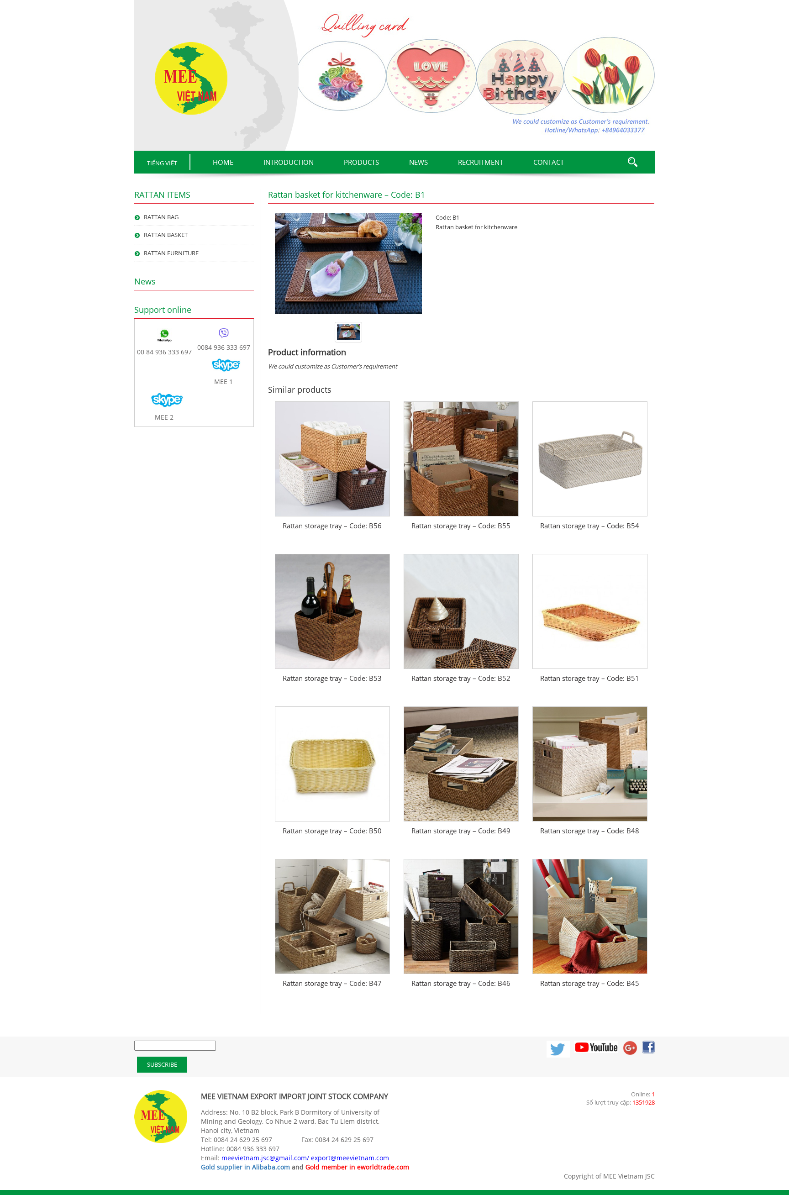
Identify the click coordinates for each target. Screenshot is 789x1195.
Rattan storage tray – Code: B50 (332, 830)
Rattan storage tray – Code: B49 (460, 830)
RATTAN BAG (161, 217)
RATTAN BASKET (166, 235)
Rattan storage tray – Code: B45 (589, 983)
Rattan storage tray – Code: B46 (460, 983)
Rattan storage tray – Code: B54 (589, 525)
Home (223, 162)
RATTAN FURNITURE (171, 253)
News (418, 162)
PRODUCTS (361, 162)
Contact (548, 162)
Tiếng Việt (162, 163)
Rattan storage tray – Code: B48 (589, 830)
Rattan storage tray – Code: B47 (332, 983)
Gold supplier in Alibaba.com (245, 1167)
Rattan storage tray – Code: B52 (460, 678)
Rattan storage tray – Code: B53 (332, 678)
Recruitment (480, 162)
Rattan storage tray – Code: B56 (332, 525)
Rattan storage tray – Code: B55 (460, 525)
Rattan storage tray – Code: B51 (589, 678)
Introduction (288, 162)
